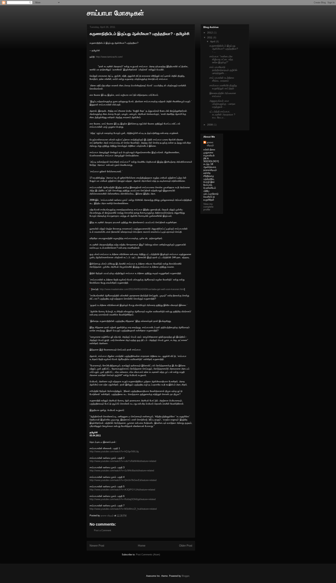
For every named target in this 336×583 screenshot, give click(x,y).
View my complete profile (208, 207)
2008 (210, 124)
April (213, 41)
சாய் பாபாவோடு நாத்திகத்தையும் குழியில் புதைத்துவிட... (223, 70)
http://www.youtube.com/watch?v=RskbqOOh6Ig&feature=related (123, 499)
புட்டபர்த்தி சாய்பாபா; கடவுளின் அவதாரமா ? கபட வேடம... (222, 114)
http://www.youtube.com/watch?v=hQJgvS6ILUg (114, 451)
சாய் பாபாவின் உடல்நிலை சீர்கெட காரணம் (221, 79)
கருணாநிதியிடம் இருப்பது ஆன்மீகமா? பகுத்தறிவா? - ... (223, 48)
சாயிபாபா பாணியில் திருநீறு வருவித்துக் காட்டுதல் (223, 87)
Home (141, 545)
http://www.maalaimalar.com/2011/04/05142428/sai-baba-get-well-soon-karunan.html (141, 289)
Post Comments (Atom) (148, 554)
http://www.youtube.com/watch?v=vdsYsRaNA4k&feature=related (123, 461)
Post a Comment (102, 530)
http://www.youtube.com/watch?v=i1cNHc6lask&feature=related (122, 470)
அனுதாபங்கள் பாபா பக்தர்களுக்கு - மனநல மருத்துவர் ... (222, 103)
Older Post (185, 545)
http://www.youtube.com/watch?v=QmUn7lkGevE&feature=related (123, 480)
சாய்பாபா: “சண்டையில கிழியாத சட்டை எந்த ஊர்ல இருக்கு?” (221, 59)
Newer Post (97, 545)
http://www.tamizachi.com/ (109, 56)
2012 (210, 32)
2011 (210, 37)
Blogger (185, 576)
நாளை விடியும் (210, 144)
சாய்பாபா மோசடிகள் (115, 13)
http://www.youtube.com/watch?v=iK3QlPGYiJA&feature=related (122, 489)
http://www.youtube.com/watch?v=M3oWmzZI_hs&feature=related (123, 509)
